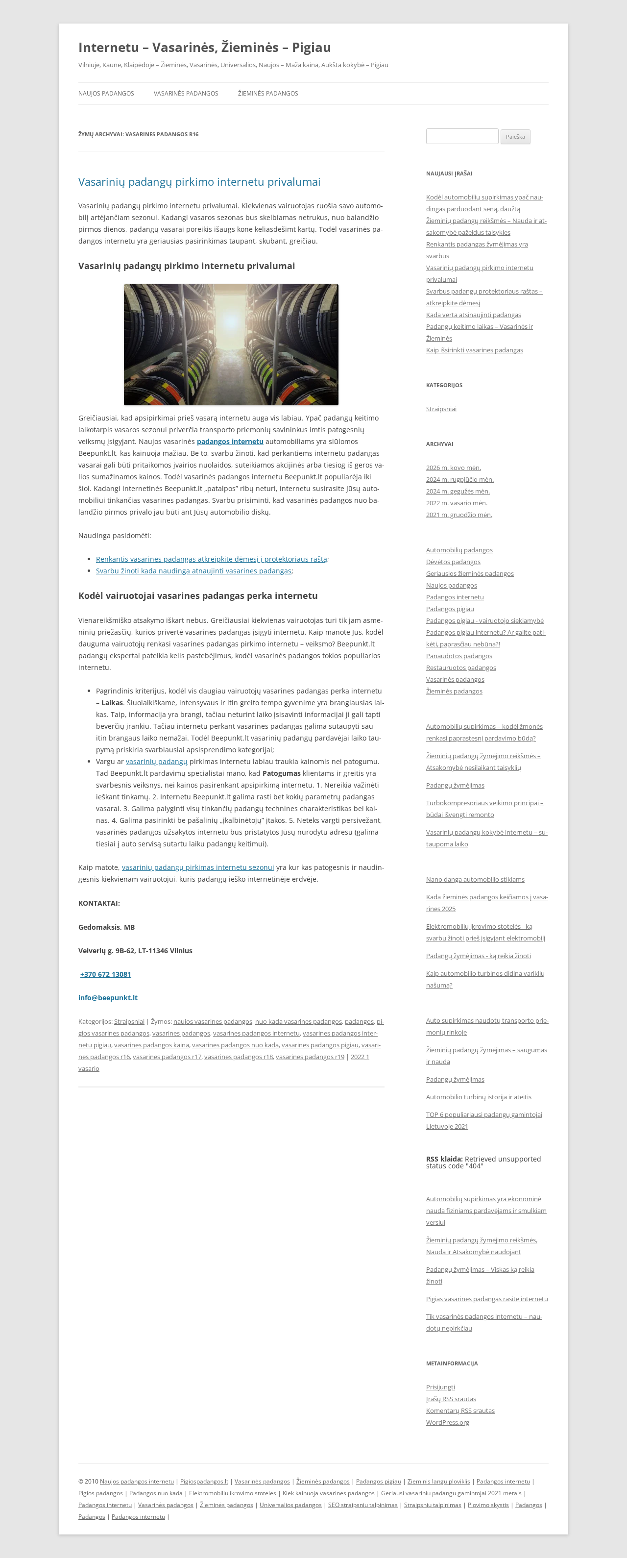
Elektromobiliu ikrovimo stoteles (232, 1493)
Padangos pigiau (450, 608)
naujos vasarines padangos (212, 1021)
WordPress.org (447, 1422)
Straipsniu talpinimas (432, 1505)
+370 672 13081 (105, 974)
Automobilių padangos (459, 549)
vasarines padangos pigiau (320, 1044)
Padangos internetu (455, 597)
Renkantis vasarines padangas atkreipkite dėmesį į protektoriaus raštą (211, 559)
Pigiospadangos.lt (204, 1481)
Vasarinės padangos (186, 93)
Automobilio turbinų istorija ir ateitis (478, 1096)
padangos (359, 1021)
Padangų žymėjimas (455, 785)
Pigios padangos (100, 1493)
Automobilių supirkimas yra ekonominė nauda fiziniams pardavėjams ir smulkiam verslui (486, 1210)
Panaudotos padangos (459, 655)
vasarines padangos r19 (310, 1056)
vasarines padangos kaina (151, 1044)
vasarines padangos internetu (256, 1033)
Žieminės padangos (268, 93)
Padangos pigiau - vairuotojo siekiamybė (485, 620)
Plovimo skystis (488, 1505)
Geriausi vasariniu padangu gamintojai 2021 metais (451, 1493)
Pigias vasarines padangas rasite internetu (487, 1298)
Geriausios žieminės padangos (470, 573)
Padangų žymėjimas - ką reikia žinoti (478, 955)
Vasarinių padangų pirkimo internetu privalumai (199, 181)
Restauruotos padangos (461, 667)
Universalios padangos (291, 1505)
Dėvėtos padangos (453, 561)
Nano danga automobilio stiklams (475, 879)
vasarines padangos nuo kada (235, 1044)
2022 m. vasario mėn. (456, 502)
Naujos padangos (106, 93)
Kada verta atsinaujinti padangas (473, 314)
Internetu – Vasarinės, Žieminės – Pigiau (204, 47)
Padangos (528, 1505)
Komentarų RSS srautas (460, 1410)
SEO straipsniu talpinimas (363, 1505)
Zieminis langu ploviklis (439, 1481)
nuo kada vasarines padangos (298, 1021)
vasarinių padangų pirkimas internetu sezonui (198, 867)
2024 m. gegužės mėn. (458, 491)
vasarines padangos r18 (238, 1056)
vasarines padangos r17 (167, 1056)
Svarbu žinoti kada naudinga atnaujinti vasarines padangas (193, 570)
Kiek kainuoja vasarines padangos (329, 1493)
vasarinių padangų (157, 761)
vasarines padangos (181, 1033)
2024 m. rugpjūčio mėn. (460, 479)
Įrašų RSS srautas (451, 1398)
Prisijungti (440, 1387)
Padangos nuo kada (156, 1493)
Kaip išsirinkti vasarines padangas (474, 350)
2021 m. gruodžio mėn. (459, 514)
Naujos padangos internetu (137, 1481)
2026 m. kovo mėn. (453, 467)
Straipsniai (129, 1021)
